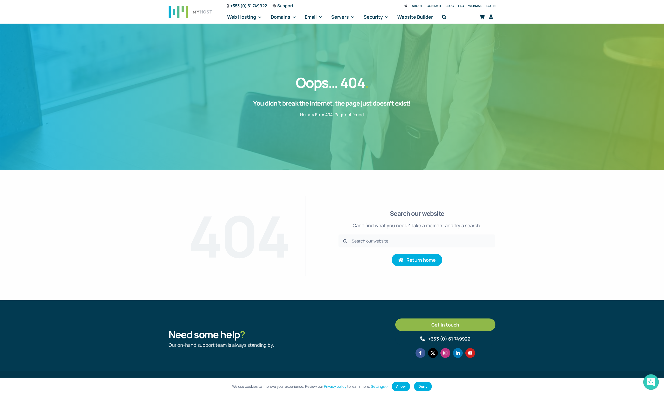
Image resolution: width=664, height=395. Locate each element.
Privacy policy (335, 386)
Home (305, 114)
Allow (401, 386)
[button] (444, 17)
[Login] (491, 17)
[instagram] (445, 353)
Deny (422, 386)
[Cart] (482, 17)
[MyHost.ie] (406, 5)
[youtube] (470, 353)
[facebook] (420, 353)
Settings (378, 386)
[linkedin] (458, 353)
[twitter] (433, 353)
